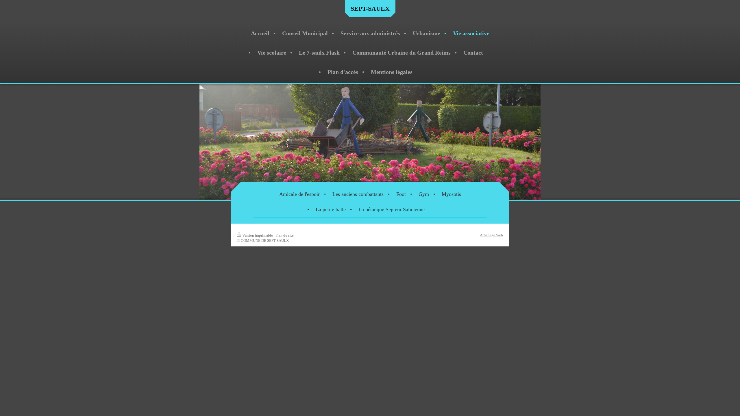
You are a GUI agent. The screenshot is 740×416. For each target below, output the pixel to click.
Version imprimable (257, 235)
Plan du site (284, 235)
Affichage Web (491, 235)
